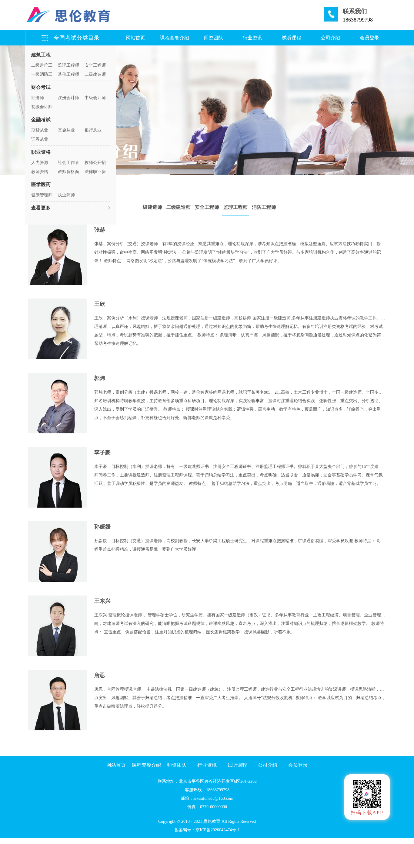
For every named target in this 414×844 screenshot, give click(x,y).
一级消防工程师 (41, 75)
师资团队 (213, 37)
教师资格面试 (68, 172)
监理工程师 (68, 65)
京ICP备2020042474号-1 (217, 830)
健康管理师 (41, 195)
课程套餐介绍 (174, 37)
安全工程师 (95, 65)
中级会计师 (95, 97)
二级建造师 (95, 74)
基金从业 (66, 130)
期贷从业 (39, 130)
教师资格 (39, 171)
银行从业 (93, 130)
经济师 (37, 97)
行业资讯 (252, 37)
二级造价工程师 (41, 66)
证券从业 (39, 139)
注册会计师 (68, 97)
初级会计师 (41, 107)
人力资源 (39, 162)
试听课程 (291, 37)
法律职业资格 (95, 172)
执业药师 (66, 195)
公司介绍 (330, 37)
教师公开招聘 (95, 163)
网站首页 (135, 37)
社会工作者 (68, 162)
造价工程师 (68, 74)
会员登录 (369, 37)
